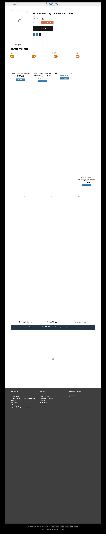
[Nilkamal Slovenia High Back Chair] (64, 62)
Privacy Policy (44, 396)
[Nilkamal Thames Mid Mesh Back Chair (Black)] (21, 62)
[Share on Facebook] (34, 34)
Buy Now (43, 29)
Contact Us (43, 403)
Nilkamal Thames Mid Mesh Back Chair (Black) (21, 74)
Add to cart (47, 22)
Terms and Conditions (46, 398)
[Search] (94, 4)
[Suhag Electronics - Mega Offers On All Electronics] (53, 4)
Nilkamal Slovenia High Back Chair (64, 74)
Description (18, 45)
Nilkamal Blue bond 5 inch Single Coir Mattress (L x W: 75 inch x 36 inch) (43, 75)
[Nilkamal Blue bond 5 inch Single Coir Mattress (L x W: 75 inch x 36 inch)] (43, 62)
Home (34, 11)
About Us (42, 400)
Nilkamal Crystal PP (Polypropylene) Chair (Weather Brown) (86, 179)
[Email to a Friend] (40, 34)
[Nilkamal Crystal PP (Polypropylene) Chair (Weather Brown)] (86, 114)
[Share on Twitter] (37, 34)
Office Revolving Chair (50, 11)
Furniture (40, 11)
